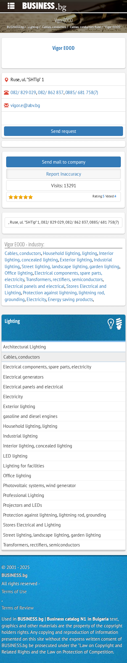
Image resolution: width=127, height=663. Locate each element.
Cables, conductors (23, 253)
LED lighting (15, 456)
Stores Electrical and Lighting (32, 525)
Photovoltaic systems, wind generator (39, 485)
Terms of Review (18, 608)
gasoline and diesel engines (30, 416)
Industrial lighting (20, 436)
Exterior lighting (76, 260)
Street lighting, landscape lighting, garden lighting (70, 266)
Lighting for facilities (23, 466)
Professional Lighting (23, 495)
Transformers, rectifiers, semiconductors (64, 279)
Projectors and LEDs (22, 505)
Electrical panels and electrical (34, 286)
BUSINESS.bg (14, 575)
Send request (63, 131)
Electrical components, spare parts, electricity (47, 367)
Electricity (36, 299)
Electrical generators (23, 377)
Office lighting (19, 273)
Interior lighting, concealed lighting (37, 446)
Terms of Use (14, 591)
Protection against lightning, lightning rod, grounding (54, 515)
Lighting (12, 321)
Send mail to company (63, 162)
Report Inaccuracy (63, 174)
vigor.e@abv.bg (25, 105)
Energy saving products (70, 299)
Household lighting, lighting (70, 253)
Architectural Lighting (24, 347)
